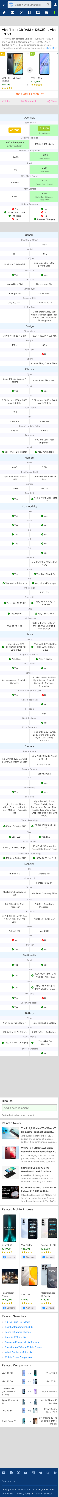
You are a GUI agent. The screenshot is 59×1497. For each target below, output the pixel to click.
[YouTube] (26, 1473)
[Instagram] (33, 1473)
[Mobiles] (29, 12)
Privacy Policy (23, 1493)
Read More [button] (51, 48)
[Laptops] (38, 12)
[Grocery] (55, 12)
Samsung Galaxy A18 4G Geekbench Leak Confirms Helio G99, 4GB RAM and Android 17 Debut (36, 1169)
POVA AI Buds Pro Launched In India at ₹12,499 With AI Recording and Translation (38, 1189)
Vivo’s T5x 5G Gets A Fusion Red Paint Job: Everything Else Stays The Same (38, 1150)
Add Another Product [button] (30, 94)
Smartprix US (8, 1481)
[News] (12, 12)
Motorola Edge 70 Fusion (48, 1294)
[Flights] (21, 12)
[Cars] (46, 12)
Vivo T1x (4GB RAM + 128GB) (12, 79)
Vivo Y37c (26, 1294)
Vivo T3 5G (36, 78)
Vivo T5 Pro (27, 1245)
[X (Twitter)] (18, 1473)
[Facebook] (11, 1473)
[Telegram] (40, 1473)
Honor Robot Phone (8, 1294)
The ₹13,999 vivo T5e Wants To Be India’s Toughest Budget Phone (39, 1130)
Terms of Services (43, 1493)
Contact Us (7, 1493)
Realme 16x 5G (48, 1245)
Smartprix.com (28, 1489)
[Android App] (55, 1473)
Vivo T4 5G (7, 1245)
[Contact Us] (4, 1473)
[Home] (4, 12)
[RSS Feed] (48, 1473)
